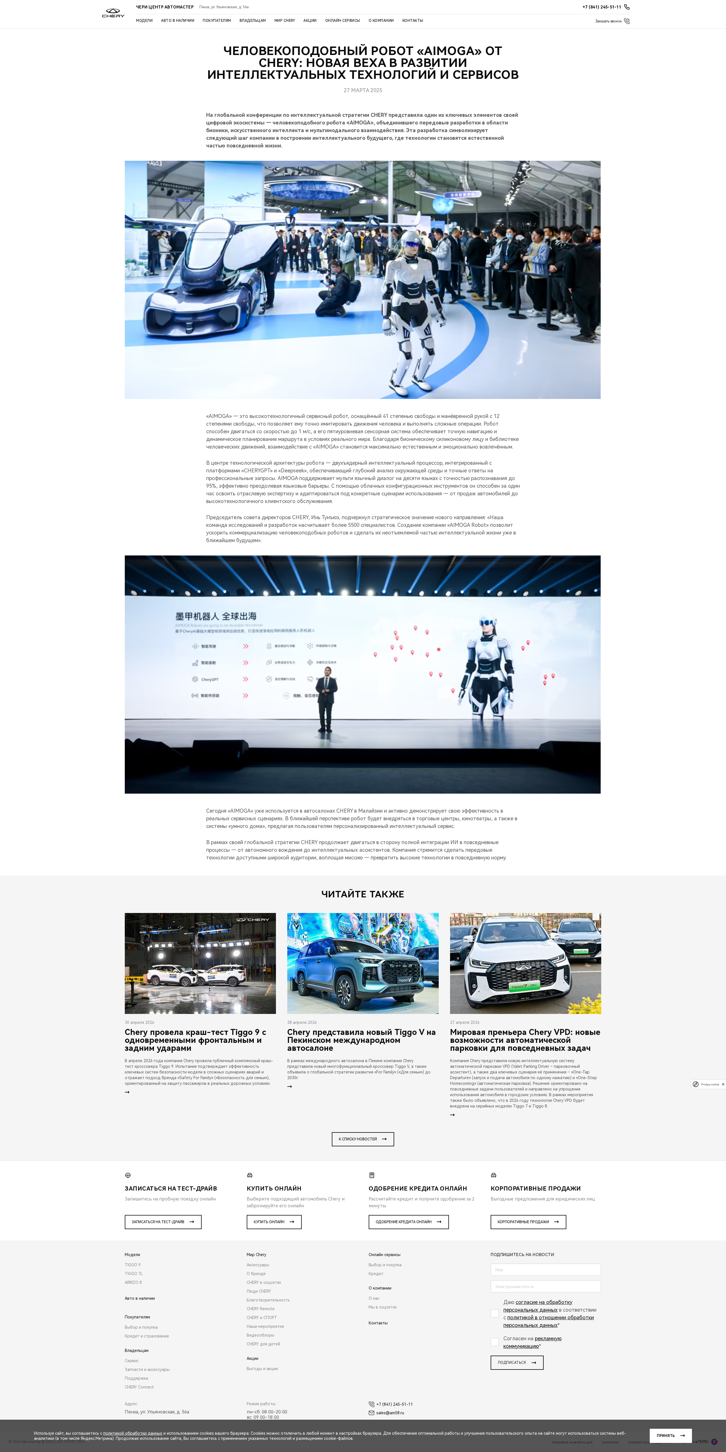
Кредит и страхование (147, 1336)
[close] (723, 1084)
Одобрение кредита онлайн (404, 1222)
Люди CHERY (259, 1291)
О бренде (256, 1273)
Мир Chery (285, 21)
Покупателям (217, 21)
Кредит (376, 1273)
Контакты (412, 21)
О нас (374, 1298)
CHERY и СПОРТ (262, 1317)
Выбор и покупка (141, 1327)
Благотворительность (268, 1300)
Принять (666, 1436)
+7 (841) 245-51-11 (394, 1404)
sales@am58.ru (390, 1413)
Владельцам (253, 21)
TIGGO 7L (134, 1273)
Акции (310, 21)
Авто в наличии (177, 21)
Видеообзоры (260, 1335)
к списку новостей (358, 1139)
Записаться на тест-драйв (158, 1222)
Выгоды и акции (262, 1368)
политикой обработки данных (132, 1433)
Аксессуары (258, 1265)
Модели (144, 21)
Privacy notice (710, 1084)
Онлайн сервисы (342, 21)
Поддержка (136, 1378)
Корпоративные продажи (523, 1222)
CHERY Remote (261, 1309)
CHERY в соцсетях (264, 1282)
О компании (381, 21)
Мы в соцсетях (383, 1307)
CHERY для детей (263, 1344)
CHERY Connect (139, 1387)
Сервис (132, 1360)
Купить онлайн (269, 1222)
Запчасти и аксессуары (147, 1369)
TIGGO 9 (133, 1265)
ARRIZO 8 (133, 1282)
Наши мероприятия (265, 1326)
